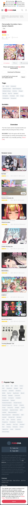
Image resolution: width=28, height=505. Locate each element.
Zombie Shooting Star (7, 246)
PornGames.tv (21, 6)
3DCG (16, 385)
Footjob (15, 405)
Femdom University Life (7, 198)
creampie (18, 398)
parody (19, 419)
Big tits (22, 393)
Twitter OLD (15, 448)
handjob (17, 407)
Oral (8, 419)
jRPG (21, 410)
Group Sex (13, 98)
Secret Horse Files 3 (7, 319)
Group (3, 407)
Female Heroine (17, 402)
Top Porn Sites (11, 1)
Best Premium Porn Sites (10, 6)
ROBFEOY (4, 295)
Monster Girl (11, 417)
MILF (22, 414)
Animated (11, 390)
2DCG (7, 86)
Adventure (9, 388)
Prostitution (12, 422)
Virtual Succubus (6, 222)
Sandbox (9, 424)
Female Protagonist (7, 405)
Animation (18, 390)
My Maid (4, 173)
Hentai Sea (19, 1)
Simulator (22, 424)
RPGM (4, 32)
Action (21, 385)
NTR (3, 419)
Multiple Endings (7, 91)
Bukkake (16, 93)
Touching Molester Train (8, 343)
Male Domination (12, 412)
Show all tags (5, 431)
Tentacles (15, 426)
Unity (4, 169)
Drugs (22, 95)
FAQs (19, 67)
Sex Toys (15, 424)
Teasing (8, 426)
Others (4, 314)
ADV (3, 388)
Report (23, 77)
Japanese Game (7, 88)
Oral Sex (13, 419)
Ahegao (21, 91)
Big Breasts (16, 393)
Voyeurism (17, 429)
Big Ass (4, 93)
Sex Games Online (20, 4)
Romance (20, 422)
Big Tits (10, 93)
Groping (21, 405)
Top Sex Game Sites (7, 480)
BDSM (3, 393)
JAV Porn (23, 480)
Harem (22, 407)
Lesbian (4, 412)
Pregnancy (5, 422)
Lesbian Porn (5, 482)
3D (11, 385)
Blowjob (4, 395)
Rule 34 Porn (16, 480)
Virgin (11, 429)
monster (4, 417)
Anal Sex (15, 91)
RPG (3, 424)
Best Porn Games (20, 2)
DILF (18, 95)
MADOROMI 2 (5, 270)
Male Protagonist (17, 88)
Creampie (12, 95)
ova (12, 10)
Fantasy (13, 400)
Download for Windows (14, 72)
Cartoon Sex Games (9, 2)
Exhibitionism (6, 98)
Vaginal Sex (5, 429)
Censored (13, 86)
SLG (3, 426)
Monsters (19, 417)
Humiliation (5, 410)
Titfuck (21, 426)
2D (3, 86)
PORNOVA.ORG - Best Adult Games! (10, 15)
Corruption (5, 95)
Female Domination (7, 402)
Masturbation (16, 414)
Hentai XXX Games (9, 4)
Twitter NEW (15, 451)
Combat (4, 398)
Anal (21, 388)
